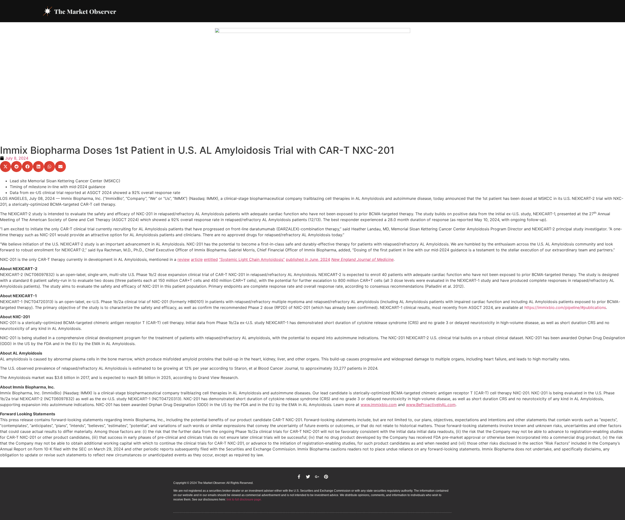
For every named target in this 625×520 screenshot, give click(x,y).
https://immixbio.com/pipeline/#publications (565, 307)
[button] (5, 166)
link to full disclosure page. (244, 499)
